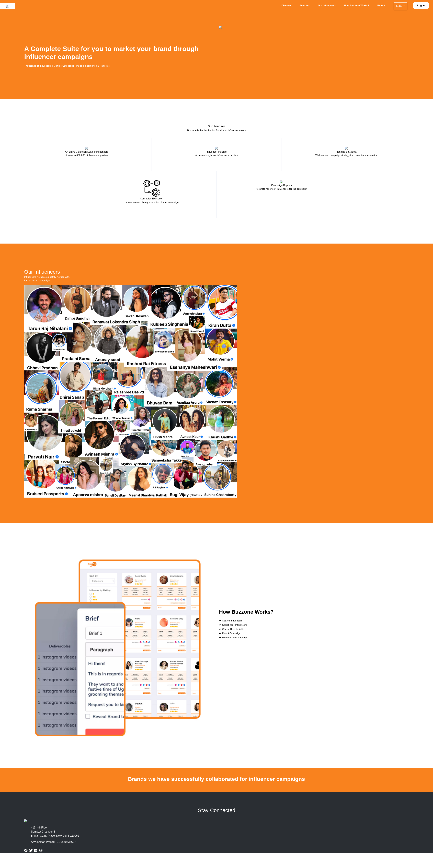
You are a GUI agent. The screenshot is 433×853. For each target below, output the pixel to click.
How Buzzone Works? (356, 5)
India (399, 6)
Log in (421, 5)
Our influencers (327, 5)
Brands (381, 5)
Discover (286, 5)
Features (305, 5)
